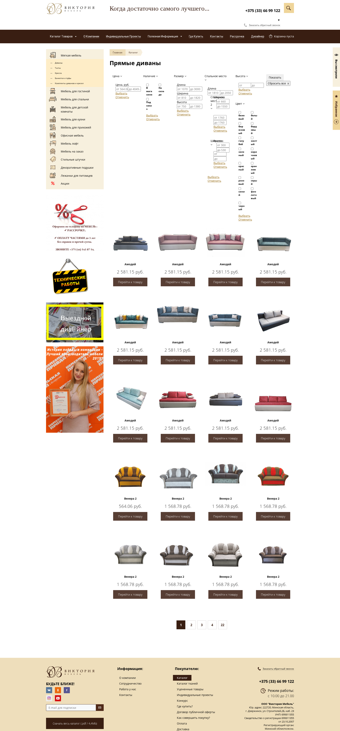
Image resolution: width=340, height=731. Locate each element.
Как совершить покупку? (193, 718)
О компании (127, 678)
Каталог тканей (187, 683)
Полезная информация (163, 36)
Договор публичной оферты (196, 712)
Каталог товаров (61, 36)
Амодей (130, 264)
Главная (117, 52)
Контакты (125, 695)
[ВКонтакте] (49, 690)
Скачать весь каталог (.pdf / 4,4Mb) (75, 723)
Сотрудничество (130, 683)
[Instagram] (49, 698)
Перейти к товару (130, 282)
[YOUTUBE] (58, 698)
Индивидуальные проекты (195, 695)
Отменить (122, 97)
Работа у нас (127, 689)
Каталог (133, 52)
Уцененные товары (190, 689)
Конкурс (182, 700)
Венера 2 (130, 498)
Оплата (182, 723)
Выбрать (121, 93)
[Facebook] (67, 690)
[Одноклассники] (58, 690)
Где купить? (185, 706)
